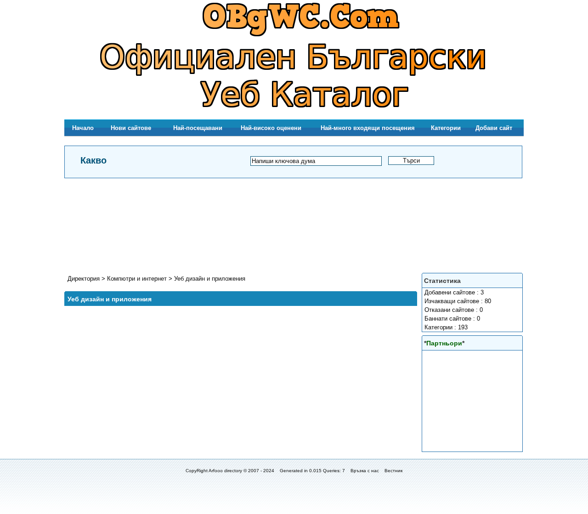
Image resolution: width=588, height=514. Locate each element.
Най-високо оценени (271, 127)
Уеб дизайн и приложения (209, 278)
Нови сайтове (131, 127)
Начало (83, 127)
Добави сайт (493, 127)
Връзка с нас (365, 470)
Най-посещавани (197, 127)
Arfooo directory (225, 470)
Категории (446, 127)
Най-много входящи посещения (368, 127)
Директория (84, 278)
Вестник (393, 470)
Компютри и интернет (138, 278)
